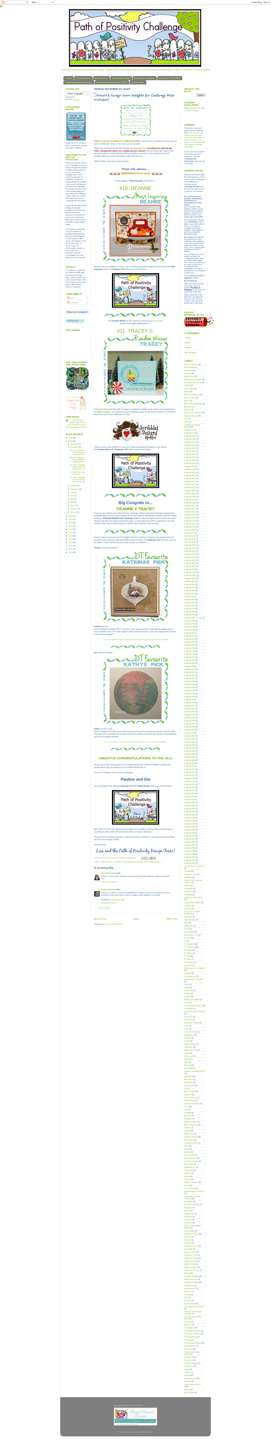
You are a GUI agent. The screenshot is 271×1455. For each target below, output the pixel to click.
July (72, 492)
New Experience (190, 1158)
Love (186, 1107)
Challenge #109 (190, 463)
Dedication (188, 917)
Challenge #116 (190, 487)
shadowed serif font (191, 1270)
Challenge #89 (189, 830)
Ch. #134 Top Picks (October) (77, 473)
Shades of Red (189, 1264)
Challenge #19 (189, 594)
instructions (188, 1079)
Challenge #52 (189, 709)
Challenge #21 (189, 603)
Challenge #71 (189, 772)
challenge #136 (190, 557)
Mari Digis (188, 1116)
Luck (186, 1109)
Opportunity (188, 1170)
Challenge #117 (190, 491)
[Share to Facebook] (151, 858)
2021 (70, 526)
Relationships (189, 1214)
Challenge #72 (189, 775)
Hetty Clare (188, 1056)
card (186, 419)
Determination (189, 932)
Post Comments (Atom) (113, 924)
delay (186, 923)
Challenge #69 (189, 763)
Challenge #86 (189, 821)
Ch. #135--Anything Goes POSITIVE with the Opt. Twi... (78, 467)
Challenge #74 (189, 781)
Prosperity (188, 1208)
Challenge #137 (190, 560)
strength (187, 1294)
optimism (187, 1173)
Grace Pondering (190, 1032)
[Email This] (142, 858)
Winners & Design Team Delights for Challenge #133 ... (78, 460)
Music (186, 1146)
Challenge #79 (189, 796)
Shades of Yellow (190, 1267)
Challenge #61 (189, 739)
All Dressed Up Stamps (193, 379)
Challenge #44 (189, 681)
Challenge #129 (190, 530)
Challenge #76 (189, 787)
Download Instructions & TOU (112, 82)
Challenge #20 (189, 599)
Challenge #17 (189, 587)
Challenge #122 (190, 509)
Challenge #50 (189, 702)
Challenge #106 (190, 454)
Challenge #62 (189, 742)
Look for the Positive (192, 1104)
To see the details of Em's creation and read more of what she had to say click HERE (135, 742)
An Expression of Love (192, 382)
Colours (187, 885)
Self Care (187, 1240)
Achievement (189, 367)
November (74, 447)
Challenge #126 (190, 521)
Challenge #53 (189, 712)
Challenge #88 (189, 827)
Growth (187, 1041)
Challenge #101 (190, 439)
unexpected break (191, 1363)
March (73, 505)
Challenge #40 (189, 669)
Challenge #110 (190, 469)
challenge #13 (189, 533)
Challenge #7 (189, 766)
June (72, 496)
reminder (187, 1220)
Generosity (188, 1017)
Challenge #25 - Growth (193, 618)
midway (187, 1131)
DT (185, 941)
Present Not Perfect (191, 1204)
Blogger (149, 1432)
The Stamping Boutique (193, 1343)
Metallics (187, 1128)
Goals (186, 1026)
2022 (70, 523)
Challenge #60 (189, 736)
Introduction (101, 78)
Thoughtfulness (190, 1346)
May (72, 499)
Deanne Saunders (108, 889)
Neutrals (187, 1152)
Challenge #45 (189, 684)
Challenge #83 (189, 812)
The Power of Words (192, 1334)
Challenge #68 (189, 760)
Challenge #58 (189, 727)
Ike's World (188, 1068)
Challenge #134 (140, 148)
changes (187, 871)
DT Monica (188, 953)
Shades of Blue (190, 1252)
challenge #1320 (190, 545)
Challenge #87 (189, 824)
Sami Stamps (189, 1231)
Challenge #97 (189, 857)
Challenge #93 (189, 845)
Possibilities (188, 1201)
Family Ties (188, 990)
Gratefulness (189, 1035)
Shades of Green (190, 1255)
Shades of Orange (191, 1258)
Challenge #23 (189, 609)
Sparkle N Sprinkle (191, 1282)
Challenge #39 (189, 663)
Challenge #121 (190, 506)
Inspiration (188, 1076)
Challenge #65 (189, 751)
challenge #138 (190, 563)
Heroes (187, 1053)
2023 (70, 519)
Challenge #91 (189, 839)
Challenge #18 (189, 590)
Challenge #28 (189, 627)
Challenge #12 (189, 500)
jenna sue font (189, 1085)
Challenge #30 (189, 636)
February (74, 509)
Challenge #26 (189, 621)
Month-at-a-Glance (144, 78)
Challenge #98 (189, 860)
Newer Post (100, 919)
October (73, 486)
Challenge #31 (189, 639)
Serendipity (188, 1249)
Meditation (188, 1119)
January (73, 512)
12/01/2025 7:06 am (108, 882)
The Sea (187, 1340)
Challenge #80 (189, 802)
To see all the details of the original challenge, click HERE (194, 144)
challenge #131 (190, 539)
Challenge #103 (190, 445)
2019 (70, 533)
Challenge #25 (189, 615)
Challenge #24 (189, 612)
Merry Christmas (190, 1125)
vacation (187, 1372)
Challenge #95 (189, 851)
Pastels (187, 1176)
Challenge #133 (190, 548)
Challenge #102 (190, 442)
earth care (188, 965)
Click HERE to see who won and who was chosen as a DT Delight (193, 135)
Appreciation (189, 388)
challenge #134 (106, 862)
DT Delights (116, 862)
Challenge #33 (189, 645)
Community (188, 888)
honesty (187, 1059)
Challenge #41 (189, 672)
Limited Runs (189, 1100)
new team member (191, 1161)
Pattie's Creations (190, 1182)
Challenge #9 (189, 833)
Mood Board (188, 1140)
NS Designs (188, 1164)
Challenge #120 (190, 503)
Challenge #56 (189, 721)
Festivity (187, 996)
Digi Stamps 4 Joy (191, 935)
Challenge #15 (189, 581)
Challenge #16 (189, 584)
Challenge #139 (190, 566)
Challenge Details (121, 78)
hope (186, 1062)
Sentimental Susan (191, 1246)
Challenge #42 (189, 675)
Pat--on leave (190, 352)
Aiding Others (189, 376)
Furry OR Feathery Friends (194, 1012)
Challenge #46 (189, 687)
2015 (70, 546)
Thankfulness (189, 1328)
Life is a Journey (190, 1097)
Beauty (186, 391)
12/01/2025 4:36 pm (108, 903)
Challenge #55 (189, 718)
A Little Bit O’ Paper (117, 900)
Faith (186, 984)
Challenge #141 (190, 575)
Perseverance (189, 1188)
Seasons (187, 1237)
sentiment (187, 1243)
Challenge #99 (189, 863)
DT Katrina (188, 950)
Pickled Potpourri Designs (194, 1191)
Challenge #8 (189, 799)
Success (187, 1300)
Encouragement (190, 976)
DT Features (189, 947)
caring (186, 422)
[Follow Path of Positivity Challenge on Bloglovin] (77, 313)
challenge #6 (189, 733)
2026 (70, 438)
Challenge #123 (190, 512)
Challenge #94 (189, 848)
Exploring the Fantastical (193, 979)
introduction (188, 1082)
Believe (187, 401)
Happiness (188, 1047)
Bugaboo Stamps (190, 416)
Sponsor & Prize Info (169, 78)
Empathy (187, 973)
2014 (70, 549)
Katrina (188, 347)
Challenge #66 (189, 754)
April (72, 502)
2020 (70, 529)
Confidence (188, 891)
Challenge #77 (189, 790)
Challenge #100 (190, 436)
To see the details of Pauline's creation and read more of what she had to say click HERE (136, 639)
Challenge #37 (189, 657)
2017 (70, 539)
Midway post (189, 1134)
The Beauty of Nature (192, 1331)
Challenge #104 (190, 448)
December (74, 444)
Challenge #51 (189, 706)
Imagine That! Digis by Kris (194, 1071)
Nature (186, 1149)
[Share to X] (148, 858)
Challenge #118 (190, 494)
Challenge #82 (189, 809)
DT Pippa (187, 959)
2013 (70, 552)
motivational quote (191, 1143)
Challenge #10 (189, 433)
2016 (70, 542)
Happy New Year (190, 1050)
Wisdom (187, 1389)
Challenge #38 (189, 660)
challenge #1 (189, 430)
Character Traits (190, 874)
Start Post (188, 1291)
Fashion (187, 993)
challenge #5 (189, 699)
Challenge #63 (189, 745)
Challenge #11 (189, 466)
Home (69, 78)
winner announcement (152, 862)
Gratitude (187, 1038)
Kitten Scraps (189, 1091)
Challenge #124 (190, 515)
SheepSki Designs (191, 1276)
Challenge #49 (189, 696)
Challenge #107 (190, 457)
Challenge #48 (189, 694)
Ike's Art (187, 1065)
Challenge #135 (190, 554)
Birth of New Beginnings (193, 404)
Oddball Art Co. (190, 1167)
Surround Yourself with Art (194, 1307)
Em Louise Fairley (108, 873)
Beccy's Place (189, 398)
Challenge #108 (190, 460)
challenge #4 (189, 666)
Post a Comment (104, 908)
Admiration (188, 370)
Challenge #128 (190, 527)
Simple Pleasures (190, 1279)
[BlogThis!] (145, 858)
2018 (70, 536)
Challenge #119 (190, 496)
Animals (187, 385)
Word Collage (189, 1392)
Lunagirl (187, 1113)
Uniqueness (188, 1366)
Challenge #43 (189, 678)
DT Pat (186, 956)
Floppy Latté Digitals (191, 999)
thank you (188, 1325)
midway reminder (190, 1137)
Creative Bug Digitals (192, 902)
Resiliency (188, 1223)
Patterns (187, 1179)
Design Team (137, 82)
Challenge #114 (190, 481)
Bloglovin (187, 410)
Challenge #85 (189, 818)
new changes (189, 1155)
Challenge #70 (189, 769)
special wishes (189, 1288)
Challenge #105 (190, 451)
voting (186, 1375)
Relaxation (188, 1217)
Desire (186, 929)
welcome (187, 1381)
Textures (187, 1322)
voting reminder (190, 1378)
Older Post (171, 919)
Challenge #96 (189, 854)
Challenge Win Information (78, 82)
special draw (189, 1285)
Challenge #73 (189, 778)
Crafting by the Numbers (193, 897)
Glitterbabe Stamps (191, 1023)
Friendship (188, 1009)
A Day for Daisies (190, 364)
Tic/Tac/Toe (188, 1349)
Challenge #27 (189, 624)
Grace (186, 1029)
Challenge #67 (189, 757)
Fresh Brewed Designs (193, 1006)
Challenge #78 (189, 793)
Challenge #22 (189, 606)
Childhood (188, 877)
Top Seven (188, 1360)
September (74, 489)
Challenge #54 (189, 715)
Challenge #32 (189, 642)
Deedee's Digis (190, 920)
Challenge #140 (190, 572)
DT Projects (188, 962)
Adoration (187, 373)
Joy (185, 1088)
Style (186, 1297)
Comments (73, 303)
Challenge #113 (190, 478)
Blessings (187, 407)
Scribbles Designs (191, 1234)
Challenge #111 (190, 472)
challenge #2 (189, 596)
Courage (187, 894)
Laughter (187, 1094)
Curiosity (187, 909)
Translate (75, 100)
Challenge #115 (190, 484)
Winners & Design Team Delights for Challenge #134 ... (78, 452)
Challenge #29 (189, 630)
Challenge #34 (189, 648)
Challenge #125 (190, 518)
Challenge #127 (190, 524)
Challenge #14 (189, 569)
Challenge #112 (190, 475)
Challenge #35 (189, 651)
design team (188, 926)
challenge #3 (189, 633)
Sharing (187, 1273)
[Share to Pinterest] (154, 858)
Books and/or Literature (193, 413)
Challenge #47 (189, 690)
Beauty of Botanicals (192, 394)
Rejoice (187, 1211)
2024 (70, 516)
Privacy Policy (83, 78)
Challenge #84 (189, 815)
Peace (186, 1185)
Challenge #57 (189, 724)
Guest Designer (190, 1044)
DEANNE (135, 188)
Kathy (187, 343)
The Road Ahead (190, 1337)
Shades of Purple (190, 1261)
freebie (186, 1002)
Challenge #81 (189, 806)
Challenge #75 (189, 784)
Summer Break (190, 1304)
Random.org (156, 321)
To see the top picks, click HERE (194, 140)
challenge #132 (190, 542)
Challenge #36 (189, 654)
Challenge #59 (189, 730)
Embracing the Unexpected (132, 862)
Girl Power (188, 1020)
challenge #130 (190, 536)
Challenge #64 (189, 748)
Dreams (187, 938)
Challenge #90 (189, 836)
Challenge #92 (189, 842)
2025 (70, 441)
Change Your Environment (194, 866)
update (186, 1369)
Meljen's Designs (190, 1122)
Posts (71, 298)
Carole (187, 338)
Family (186, 987)
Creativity (187, 906)
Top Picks (188, 1357)
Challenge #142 (190, 578)
